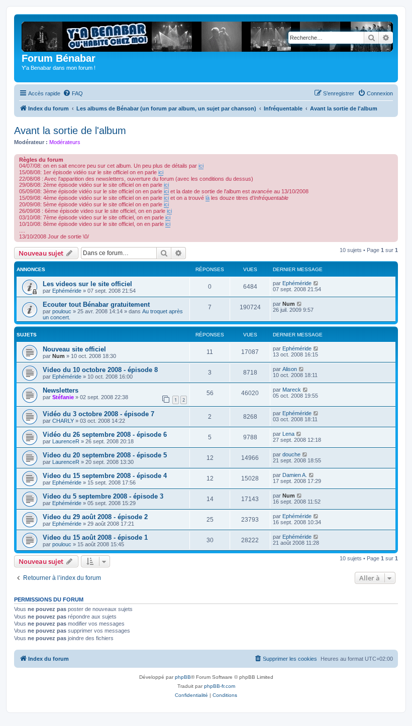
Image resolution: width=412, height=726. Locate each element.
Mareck (291, 390)
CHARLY (63, 421)
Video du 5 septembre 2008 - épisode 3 (103, 496)
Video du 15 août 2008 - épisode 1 (95, 537)
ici (200, 166)
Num (288, 304)
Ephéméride (66, 291)
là (207, 198)
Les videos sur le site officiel (87, 284)
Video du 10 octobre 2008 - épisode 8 (100, 370)
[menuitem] (73, 93)
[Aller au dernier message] (316, 283)
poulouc (61, 311)
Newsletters (60, 390)
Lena (288, 434)
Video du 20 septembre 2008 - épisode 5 (105, 455)
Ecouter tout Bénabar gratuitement (96, 304)
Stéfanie (63, 397)
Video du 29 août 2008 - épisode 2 (95, 517)
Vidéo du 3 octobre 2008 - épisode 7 (98, 414)
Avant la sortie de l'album (70, 130)
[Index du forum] (210, 35)
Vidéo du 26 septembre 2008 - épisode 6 (105, 434)
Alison (289, 369)
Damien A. (294, 475)
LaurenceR (65, 441)
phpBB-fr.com (219, 686)
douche (291, 454)
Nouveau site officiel (74, 349)
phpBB (183, 677)
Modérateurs (64, 142)
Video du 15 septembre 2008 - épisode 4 (105, 475)
